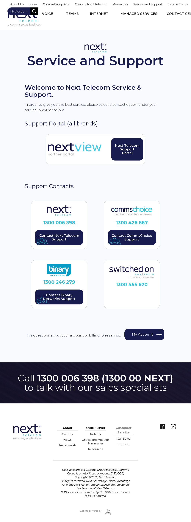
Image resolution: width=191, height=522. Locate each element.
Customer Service (123, 430)
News (33, 4)
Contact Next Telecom (91, 4)
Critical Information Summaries (95, 441)
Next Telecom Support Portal (127, 149)
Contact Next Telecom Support (59, 237)
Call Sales (123, 438)
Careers (67, 434)
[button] (50, 16)
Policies (95, 434)
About (67, 428)
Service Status (178, 4)
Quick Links (95, 428)
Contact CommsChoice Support (132, 237)
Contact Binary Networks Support (59, 297)
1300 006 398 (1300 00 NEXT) (105, 378)
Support (123, 444)
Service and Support (147, 4)
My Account (18, 11)
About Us (17, 4)
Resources (120, 4)
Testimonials (67, 445)
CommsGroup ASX (56, 4)
